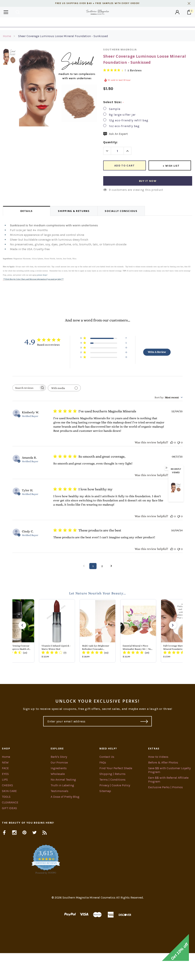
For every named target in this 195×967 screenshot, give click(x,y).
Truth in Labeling (62, 785)
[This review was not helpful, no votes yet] (178, 442)
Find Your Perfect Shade (115, 768)
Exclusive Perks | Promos (165, 787)
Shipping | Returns (112, 774)
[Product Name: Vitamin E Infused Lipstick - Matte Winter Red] (57, 631)
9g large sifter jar (122, 114)
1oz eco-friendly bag (124, 126)
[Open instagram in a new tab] (14, 832)
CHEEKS (7, 785)
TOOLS (6, 796)
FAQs (102, 762)
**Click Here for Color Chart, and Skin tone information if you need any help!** (33, 279)
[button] (22, 625)
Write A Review (157, 351)
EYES (5, 774)
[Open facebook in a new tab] (4, 832)
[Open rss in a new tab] (44, 832)
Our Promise (59, 762)
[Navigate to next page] (111, 566)
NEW (5, 762)
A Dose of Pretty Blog (65, 796)
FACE (5, 768)
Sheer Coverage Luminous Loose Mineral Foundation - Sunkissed (63, 36)
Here (128, 22)
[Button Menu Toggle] (6, 12)
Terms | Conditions (112, 779)
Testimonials (59, 791)
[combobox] (169, 397)
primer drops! (42, 275)
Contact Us (106, 757)
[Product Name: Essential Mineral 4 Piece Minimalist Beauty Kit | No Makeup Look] (138, 631)
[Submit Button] (144, 721)
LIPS (5, 779)
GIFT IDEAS (9, 808)
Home (7, 36)
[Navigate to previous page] (83, 566)
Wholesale (58, 774)
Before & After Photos (163, 762)
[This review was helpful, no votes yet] (171, 442)
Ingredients (59, 768)
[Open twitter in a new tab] (34, 832)
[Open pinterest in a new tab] (24, 832)
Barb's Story (59, 757)
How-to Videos (158, 757)
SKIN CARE (9, 791)
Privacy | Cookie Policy (114, 785)
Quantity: (110, 142)
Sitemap (105, 791)
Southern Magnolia (120, 49)
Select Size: (113, 102)
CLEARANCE (10, 802)
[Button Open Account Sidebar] (177, 12)
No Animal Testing (63, 779)
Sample (114, 109)
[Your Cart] (189, 12)
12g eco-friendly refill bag (128, 120)
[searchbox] (26, 388)
